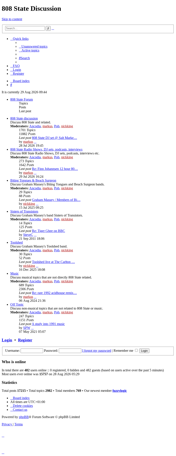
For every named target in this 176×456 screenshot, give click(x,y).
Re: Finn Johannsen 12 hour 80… (55, 169)
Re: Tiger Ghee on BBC (48, 231)
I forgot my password (96, 350)
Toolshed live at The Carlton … (53, 262)
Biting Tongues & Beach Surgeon (33, 180)
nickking (67, 126)
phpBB (24, 417)
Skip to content (12, 19)
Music (14, 273)
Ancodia (35, 126)
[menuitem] (33, 46)
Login (7, 340)
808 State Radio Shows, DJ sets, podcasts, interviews (46, 149)
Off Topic (17, 304)
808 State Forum (21, 99)
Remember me (124, 350)
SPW (26, 328)
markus (47, 126)
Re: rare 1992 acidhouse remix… (54, 293)
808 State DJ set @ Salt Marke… (54, 138)
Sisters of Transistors (24, 211)
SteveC (28, 235)
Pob (56, 126)
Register (25, 340)
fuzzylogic (119, 390)
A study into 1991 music (48, 324)
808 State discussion (24, 118)
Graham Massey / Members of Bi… (56, 200)
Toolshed (16, 242)
